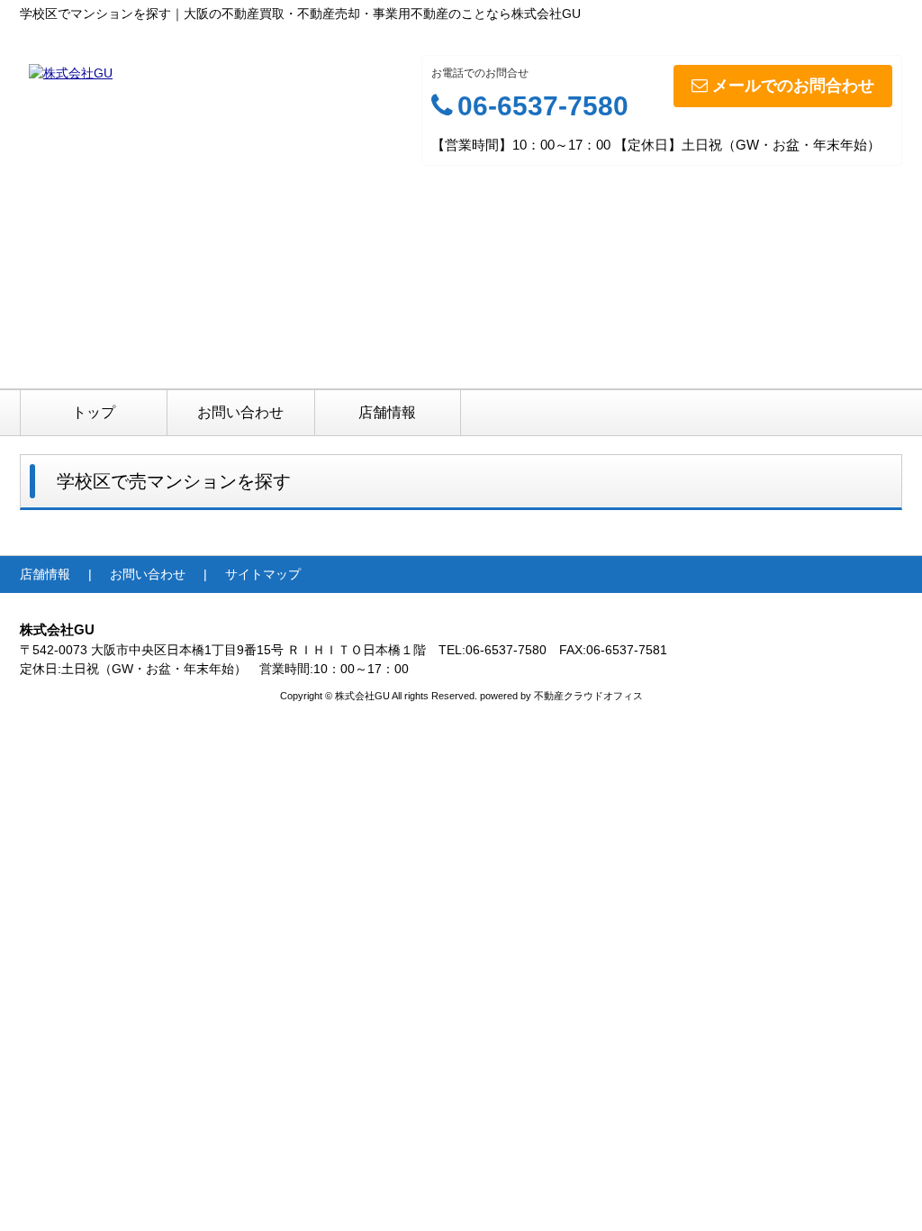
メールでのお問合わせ (793, 86)
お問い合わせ (240, 412)
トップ (93, 412)
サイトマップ (263, 574)
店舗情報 (387, 412)
